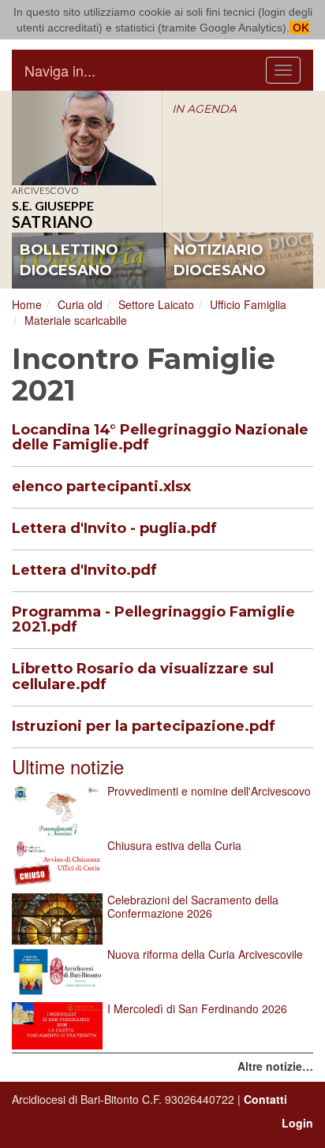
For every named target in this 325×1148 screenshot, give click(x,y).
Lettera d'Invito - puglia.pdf (114, 528)
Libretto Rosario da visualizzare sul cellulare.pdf (143, 676)
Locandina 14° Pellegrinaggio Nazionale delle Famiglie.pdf (160, 437)
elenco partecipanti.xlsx (101, 486)
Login (297, 1123)
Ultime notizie (68, 766)
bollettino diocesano (69, 260)
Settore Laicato (156, 304)
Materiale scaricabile (75, 320)
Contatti (265, 1099)
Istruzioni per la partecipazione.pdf (143, 726)
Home (27, 304)
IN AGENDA (204, 109)
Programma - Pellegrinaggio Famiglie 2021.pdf (153, 619)
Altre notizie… (275, 1066)
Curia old (80, 304)
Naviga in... (59, 70)
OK (299, 27)
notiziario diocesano (220, 260)
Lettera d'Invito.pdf (84, 570)
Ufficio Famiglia (248, 304)
